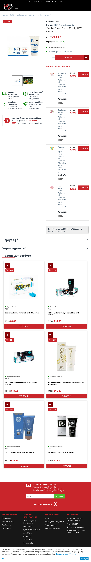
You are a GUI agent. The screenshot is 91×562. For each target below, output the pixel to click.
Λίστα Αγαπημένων (52, 528)
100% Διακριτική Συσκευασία (29, 522)
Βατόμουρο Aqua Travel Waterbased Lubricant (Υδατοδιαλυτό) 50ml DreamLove (62, 121)
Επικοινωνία (6, 518)
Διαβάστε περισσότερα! (66, 554)
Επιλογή (5, 558)
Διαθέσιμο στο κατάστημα (61, 51)
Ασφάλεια (27, 533)
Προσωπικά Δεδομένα (31, 530)
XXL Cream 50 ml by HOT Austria (61, 452)
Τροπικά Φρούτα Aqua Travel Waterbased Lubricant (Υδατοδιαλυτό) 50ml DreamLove (62, 159)
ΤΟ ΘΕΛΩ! (69, 57)
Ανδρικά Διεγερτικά (41, 15)
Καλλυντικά (15, 15)
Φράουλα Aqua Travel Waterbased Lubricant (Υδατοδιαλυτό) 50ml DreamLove (62, 84)
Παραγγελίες (50, 525)
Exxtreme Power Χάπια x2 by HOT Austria (22, 313)
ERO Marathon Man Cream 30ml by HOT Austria (21, 384)
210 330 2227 (73, 524)
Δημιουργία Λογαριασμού (55, 522)
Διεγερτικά (26, 15)
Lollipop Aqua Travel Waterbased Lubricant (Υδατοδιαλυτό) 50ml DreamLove (62, 197)
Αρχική (5, 15)
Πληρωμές (27, 536)
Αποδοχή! (84, 558)
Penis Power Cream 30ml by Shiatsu (19, 452)
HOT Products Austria (64, 25)
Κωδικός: (50, 21)
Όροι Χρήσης (28, 526)
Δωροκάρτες (6, 528)
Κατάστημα (6, 525)
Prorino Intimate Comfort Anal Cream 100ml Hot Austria (66, 384)
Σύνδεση (48, 518)
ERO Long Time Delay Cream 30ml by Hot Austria (64, 314)
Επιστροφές (28, 543)
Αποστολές (27, 539)
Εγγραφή (59, 496)
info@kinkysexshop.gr (76, 527)
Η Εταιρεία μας (8, 521)
